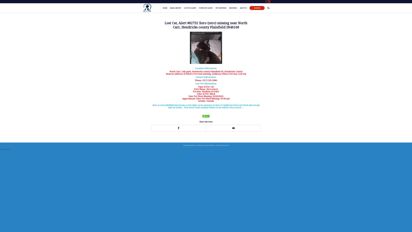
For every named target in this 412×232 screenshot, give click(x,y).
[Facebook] (266, 1)
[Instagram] (269, 1)
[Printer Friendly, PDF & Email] (206, 116)
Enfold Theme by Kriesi (222, 145)
